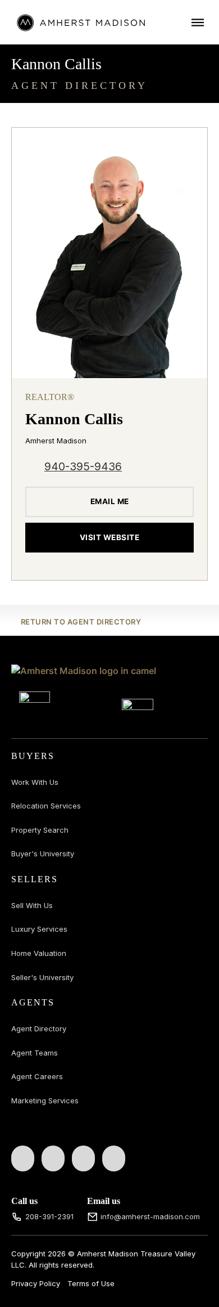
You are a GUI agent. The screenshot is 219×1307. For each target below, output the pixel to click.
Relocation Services (46, 805)
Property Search (40, 829)
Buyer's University (42, 853)
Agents (32, 1002)
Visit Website (110, 537)
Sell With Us (32, 905)
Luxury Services (39, 928)
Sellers (34, 879)
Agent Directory (38, 1028)
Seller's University (42, 977)
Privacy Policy (35, 1283)
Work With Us (34, 782)
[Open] (197, 22)
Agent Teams (34, 1052)
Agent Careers (37, 1076)
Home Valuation (38, 953)
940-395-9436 (83, 466)
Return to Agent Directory (81, 622)
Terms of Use (91, 1283)
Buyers (32, 756)
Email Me (109, 501)
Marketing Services (45, 1100)
